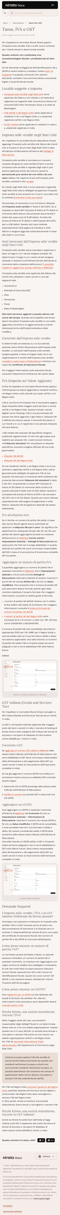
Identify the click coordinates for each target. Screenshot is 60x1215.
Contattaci (7, 1206)
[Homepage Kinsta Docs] (15, 5)
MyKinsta (23, 538)
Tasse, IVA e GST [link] (35, 23)
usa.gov (29, 181)
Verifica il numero (13, 794)
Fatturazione (18, 23)
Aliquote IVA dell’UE (13, 456)
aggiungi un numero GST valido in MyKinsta (27, 750)
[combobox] (33, 13)
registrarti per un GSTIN (19, 994)
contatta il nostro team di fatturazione (21, 361)
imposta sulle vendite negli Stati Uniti (24, 94)
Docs (5, 23)
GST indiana (12, 124)
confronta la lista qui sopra (28, 197)
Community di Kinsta (12, 1211)
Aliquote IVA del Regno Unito (18, 460)
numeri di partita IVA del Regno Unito (24, 616)
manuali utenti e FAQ (12, 1005)
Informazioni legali (42, 1198)
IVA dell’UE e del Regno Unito (19, 112)
